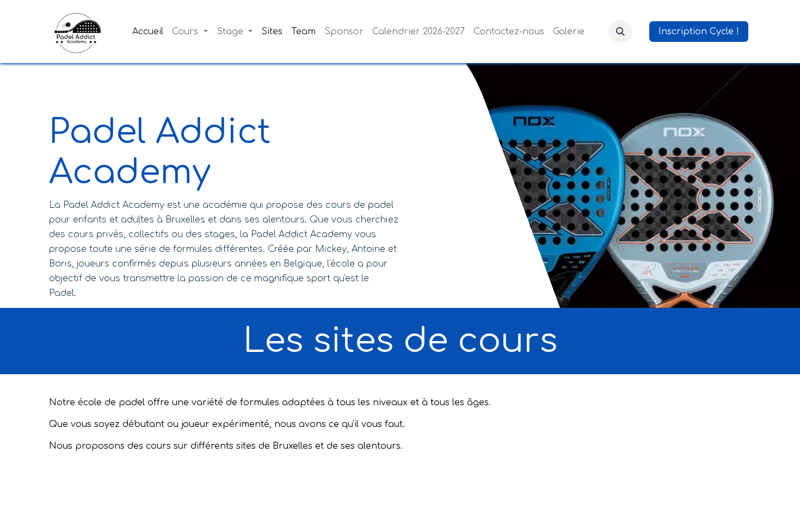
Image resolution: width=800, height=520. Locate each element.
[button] (620, 31)
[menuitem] (148, 31)
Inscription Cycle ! (699, 31)
